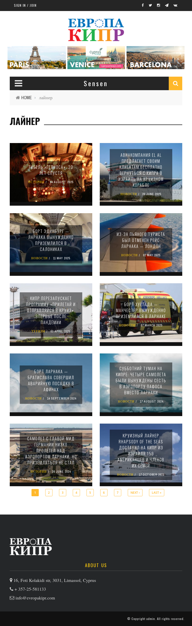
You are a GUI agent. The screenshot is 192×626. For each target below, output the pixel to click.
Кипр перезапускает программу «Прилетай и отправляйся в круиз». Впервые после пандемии (51, 310)
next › (135, 492)
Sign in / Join (25, 5)
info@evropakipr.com (35, 598)
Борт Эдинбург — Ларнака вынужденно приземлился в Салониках (51, 240)
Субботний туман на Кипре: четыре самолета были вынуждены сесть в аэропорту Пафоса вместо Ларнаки (141, 380)
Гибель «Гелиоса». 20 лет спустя (51, 170)
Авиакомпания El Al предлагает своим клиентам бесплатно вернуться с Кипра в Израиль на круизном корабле (141, 170)
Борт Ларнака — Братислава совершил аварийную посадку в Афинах (51, 380)
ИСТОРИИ (36, 182)
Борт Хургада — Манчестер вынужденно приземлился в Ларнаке (141, 310)
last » (157, 492)
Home (26, 97)
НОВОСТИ (128, 194)
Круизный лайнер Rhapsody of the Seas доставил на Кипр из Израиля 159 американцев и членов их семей (141, 451)
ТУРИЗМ (38, 331)
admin (150, 618)
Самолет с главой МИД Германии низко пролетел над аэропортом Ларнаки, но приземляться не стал (51, 451)
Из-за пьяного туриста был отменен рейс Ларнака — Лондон (141, 240)
